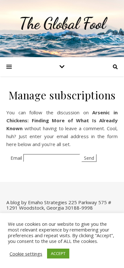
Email (16, 158)
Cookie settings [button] (26, 254)
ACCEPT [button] (58, 253)
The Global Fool (62, 23)
